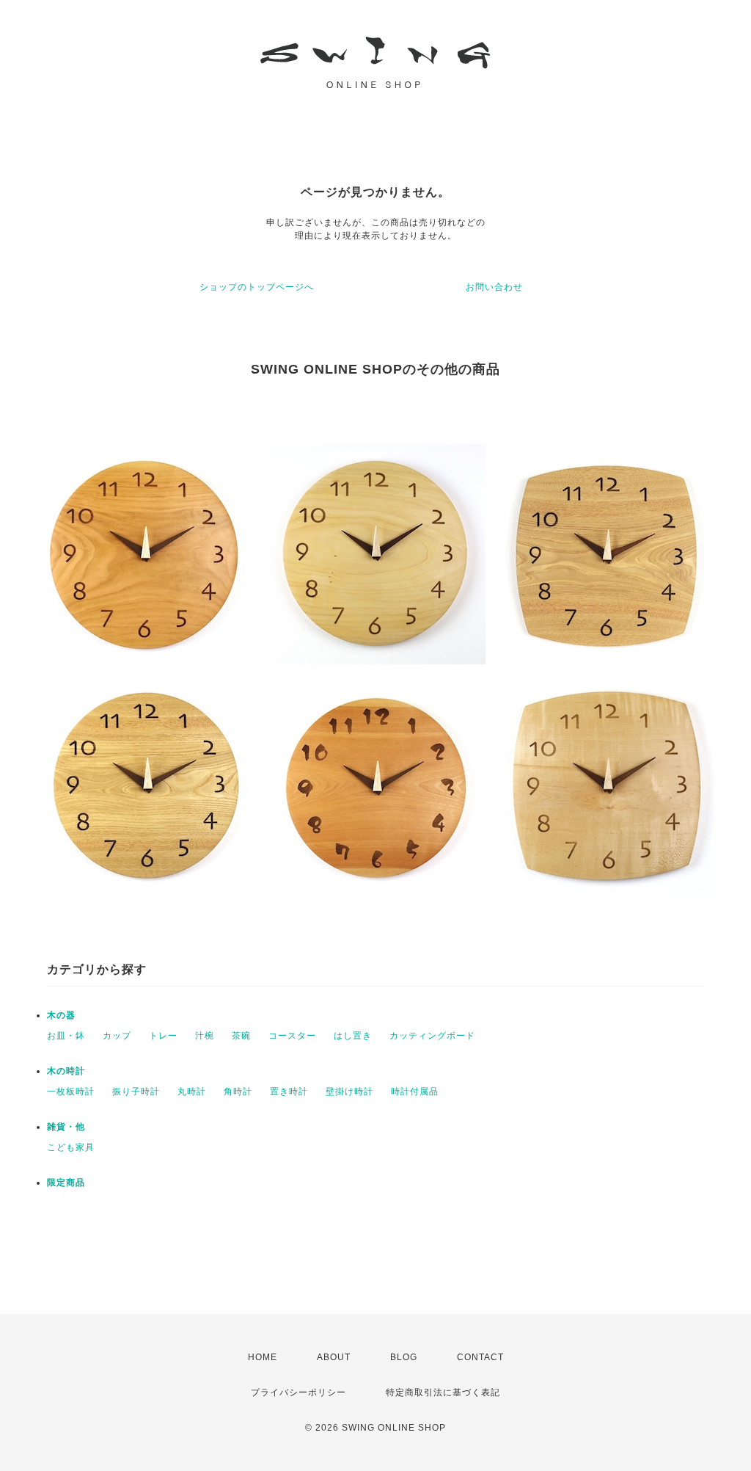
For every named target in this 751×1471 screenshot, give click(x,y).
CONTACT (480, 1357)
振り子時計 (136, 1091)
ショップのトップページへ (256, 287)
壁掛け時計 (349, 1091)
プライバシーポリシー (298, 1392)
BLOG (403, 1357)
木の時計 (66, 1071)
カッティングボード (432, 1036)
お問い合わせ (494, 287)
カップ (117, 1036)
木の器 (61, 1015)
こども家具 (71, 1147)
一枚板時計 (71, 1091)
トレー (163, 1036)
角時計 (238, 1091)
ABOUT (334, 1357)
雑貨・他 (66, 1127)
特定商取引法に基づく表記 (443, 1392)
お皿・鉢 (66, 1036)
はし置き (353, 1036)
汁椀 (204, 1036)
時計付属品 (415, 1091)
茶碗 (241, 1036)
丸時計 (191, 1091)
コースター (292, 1036)
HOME (262, 1357)
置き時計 (289, 1091)
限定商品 (66, 1182)
